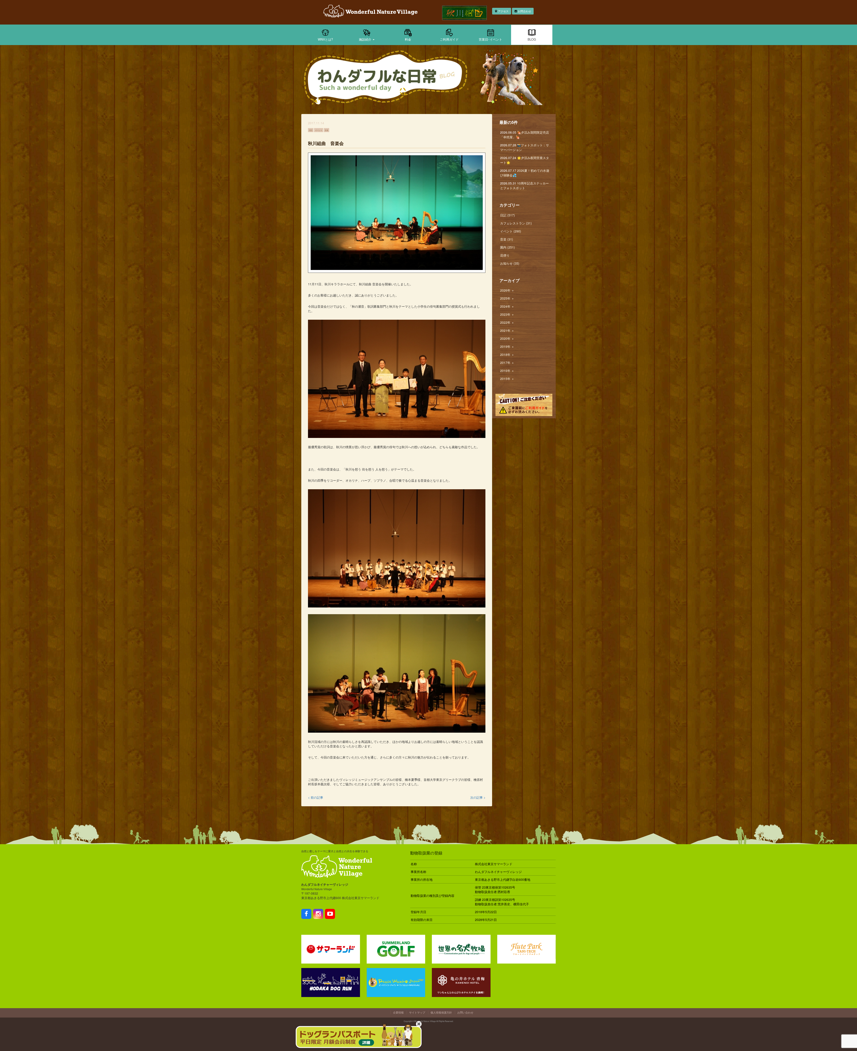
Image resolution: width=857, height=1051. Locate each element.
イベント (318, 130)
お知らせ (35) (509, 263)
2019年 (507, 346)
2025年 (507, 298)
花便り (505, 255)
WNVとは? (325, 39)
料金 (408, 39)
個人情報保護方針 (441, 1012)
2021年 (507, 330)
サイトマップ (417, 1012)
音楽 (326, 130)
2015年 (507, 378)
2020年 (507, 338)
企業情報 (398, 1012)
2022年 (507, 322)
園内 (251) (507, 247)
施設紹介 (365, 39)
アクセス (503, 11)
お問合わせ (524, 11)
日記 (310, 130)
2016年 (507, 370)
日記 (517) (507, 215)
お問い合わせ (465, 1012)
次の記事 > (477, 797)
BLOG (532, 39)
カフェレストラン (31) (516, 223)
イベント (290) (510, 231)
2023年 (507, 314)
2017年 (507, 362)
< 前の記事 (315, 797)
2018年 (507, 354)
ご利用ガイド (449, 39)
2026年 (507, 290)
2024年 (507, 306)
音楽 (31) (506, 239)
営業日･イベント (490, 39)
